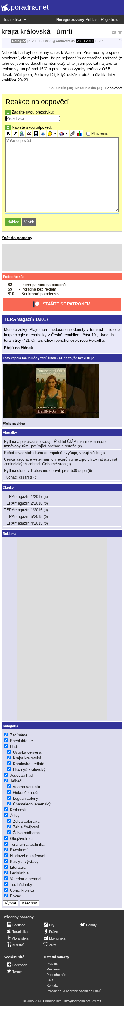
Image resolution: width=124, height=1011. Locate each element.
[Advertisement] (62, 257)
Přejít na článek (18, 348)
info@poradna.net (77, 1001)
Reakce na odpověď (36, 102)
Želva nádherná (26, 833)
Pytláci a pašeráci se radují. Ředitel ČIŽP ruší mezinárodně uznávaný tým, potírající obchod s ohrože (55, 443)
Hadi (14, 746)
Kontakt (52, 985)
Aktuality (10, 432)
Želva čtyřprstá (26, 827)
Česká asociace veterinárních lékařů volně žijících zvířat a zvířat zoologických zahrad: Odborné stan (60, 461)
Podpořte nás (13, 276)
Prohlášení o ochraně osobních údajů (74, 991)
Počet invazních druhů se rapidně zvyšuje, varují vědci (52, 452)
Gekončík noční (27, 792)
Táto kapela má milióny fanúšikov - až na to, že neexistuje (48, 358)
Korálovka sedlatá (28, 764)
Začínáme (18, 735)
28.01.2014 (85, 41)
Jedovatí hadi (21, 775)
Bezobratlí (19, 850)
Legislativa (19, 873)
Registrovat (111, 20)
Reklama (53, 969)
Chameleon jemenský (32, 804)
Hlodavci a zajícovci (27, 856)
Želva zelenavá (26, 821)
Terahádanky (21, 884)
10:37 (99, 41)
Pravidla (52, 964)
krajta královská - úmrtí (37, 31)
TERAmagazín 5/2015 (23, 516)
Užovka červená (27, 752)
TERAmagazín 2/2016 (23, 503)
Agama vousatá (26, 787)
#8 (120, 40)
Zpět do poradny (17, 237)
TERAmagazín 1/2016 (23, 510)
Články (8, 487)
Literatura (18, 867)
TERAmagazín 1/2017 (26, 319)
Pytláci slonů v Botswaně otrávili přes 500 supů (45, 470)
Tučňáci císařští (18, 477)
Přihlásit (92, 20)
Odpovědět (113, 88)
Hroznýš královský (29, 769)
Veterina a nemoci (25, 879)
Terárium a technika (27, 844)
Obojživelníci (21, 838)
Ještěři (16, 781)
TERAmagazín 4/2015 (23, 523)
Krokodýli (18, 810)
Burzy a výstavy (24, 861)
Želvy (15, 815)
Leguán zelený (25, 798)
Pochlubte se (21, 741)
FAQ (50, 980)
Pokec (15, 896)
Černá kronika (22, 890)
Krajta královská (27, 758)
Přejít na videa (14, 423)
